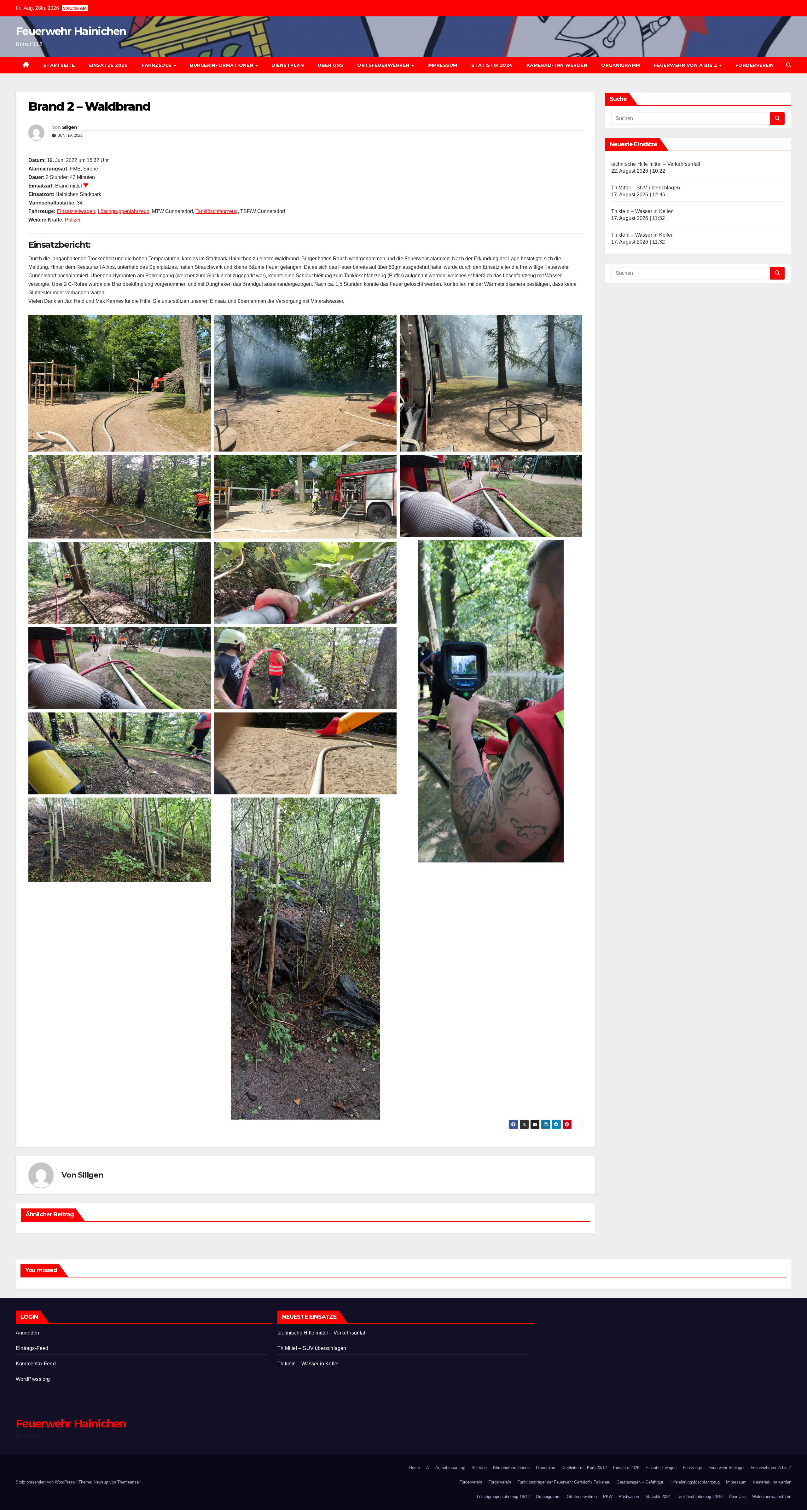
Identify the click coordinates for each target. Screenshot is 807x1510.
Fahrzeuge (157, 65)
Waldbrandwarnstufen (771, 1496)
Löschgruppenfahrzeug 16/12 (503, 1496)
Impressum (442, 65)
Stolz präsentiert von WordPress (46, 1482)
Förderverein (754, 65)
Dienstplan (287, 65)
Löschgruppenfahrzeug (123, 211)
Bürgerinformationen (222, 65)
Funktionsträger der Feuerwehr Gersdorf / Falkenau (563, 1482)
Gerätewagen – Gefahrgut (640, 1482)
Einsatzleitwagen (76, 211)
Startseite (59, 65)
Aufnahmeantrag (450, 1467)
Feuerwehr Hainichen (71, 31)
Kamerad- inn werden (557, 65)
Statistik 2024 (492, 65)
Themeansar (128, 1482)
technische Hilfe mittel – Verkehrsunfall (655, 164)
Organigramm (620, 65)
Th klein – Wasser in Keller (642, 211)
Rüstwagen (629, 1496)
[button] (788, 65)
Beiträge (479, 1467)
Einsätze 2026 (108, 65)
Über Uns (330, 65)
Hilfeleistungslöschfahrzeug (695, 1482)
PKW (608, 1496)
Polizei (72, 219)
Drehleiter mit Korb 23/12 (584, 1467)
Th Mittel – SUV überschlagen (645, 187)
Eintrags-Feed (32, 1348)
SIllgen (69, 127)
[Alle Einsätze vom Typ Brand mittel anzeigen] (85, 185)
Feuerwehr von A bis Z (686, 65)
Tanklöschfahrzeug (216, 211)
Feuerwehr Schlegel (726, 1467)
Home (414, 1467)
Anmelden (27, 1332)
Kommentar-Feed (36, 1363)
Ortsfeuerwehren (384, 65)
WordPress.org (33, 1379)
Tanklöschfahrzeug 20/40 (700, 1496)
